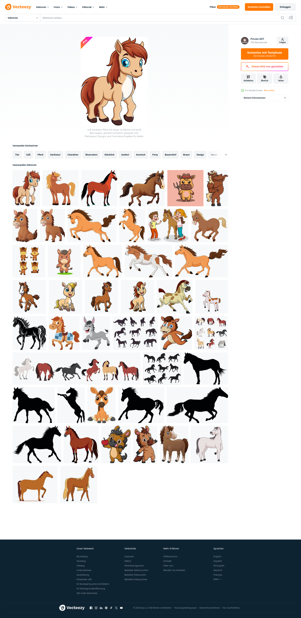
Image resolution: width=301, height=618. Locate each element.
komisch (140, 154)
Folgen (282, 42)
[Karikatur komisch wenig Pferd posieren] (145, 444)
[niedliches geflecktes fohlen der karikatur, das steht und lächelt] (211, 297)
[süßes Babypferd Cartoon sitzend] (25, 225)
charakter (72, 154)
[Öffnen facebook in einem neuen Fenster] (91, 607)
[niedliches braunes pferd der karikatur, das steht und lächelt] (78, 484)
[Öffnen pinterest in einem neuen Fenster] (106, 607)
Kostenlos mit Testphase (264, 54)
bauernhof (170, 154)
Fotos (57, 7)
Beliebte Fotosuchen (135, 574)
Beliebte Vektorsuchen (136, 570)
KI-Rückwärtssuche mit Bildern (93, 583)
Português (218, 565)
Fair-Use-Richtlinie (230, 607)
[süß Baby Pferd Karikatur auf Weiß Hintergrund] (52, 225)
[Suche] (282, 18)
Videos (71, 7)
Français (217, 574)
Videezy (81, 565)
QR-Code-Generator (87, 593)
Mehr (102, 7)
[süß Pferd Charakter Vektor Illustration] (29, 261)
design (200, 154)
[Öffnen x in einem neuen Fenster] (116, 607)
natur (214, 154)
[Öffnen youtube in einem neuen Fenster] (121, 607)
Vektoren (41, 7)
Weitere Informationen (254, 97)
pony (155, 154)
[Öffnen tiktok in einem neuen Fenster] (111, 607)
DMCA (128, 560)
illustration (91, 154)
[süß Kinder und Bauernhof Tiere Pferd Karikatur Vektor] (168, 225)
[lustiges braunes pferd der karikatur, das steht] (132, 225)
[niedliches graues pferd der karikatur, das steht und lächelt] (209, 444)
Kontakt (167, 560)
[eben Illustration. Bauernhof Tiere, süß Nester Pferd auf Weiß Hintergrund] (61, 188)
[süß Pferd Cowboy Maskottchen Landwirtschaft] (185, 188)
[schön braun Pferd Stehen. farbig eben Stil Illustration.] (35, 484)
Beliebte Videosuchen (136, 579)
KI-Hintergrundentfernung (91, 588)
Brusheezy (82, 556)
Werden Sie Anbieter (174, 570)
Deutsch (217, 570)
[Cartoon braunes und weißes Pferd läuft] (148, 261)
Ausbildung (83, 574)
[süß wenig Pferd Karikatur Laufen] (176, 333)
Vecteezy (81, 560)
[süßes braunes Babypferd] (174, 444)
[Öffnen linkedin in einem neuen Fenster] (101, 607)
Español (217, 560)
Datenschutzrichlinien (209, 607)
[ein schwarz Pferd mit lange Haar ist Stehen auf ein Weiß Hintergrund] (29, 333)
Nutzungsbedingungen (186, 607)
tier (17, 154)
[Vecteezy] (18, 7)
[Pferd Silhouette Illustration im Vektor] (206, 368)
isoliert (125, 154)
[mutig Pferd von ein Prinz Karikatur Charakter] (64, 333)
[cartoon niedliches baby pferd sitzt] (102, 405)
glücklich (109, 154)
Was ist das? (269, 90)
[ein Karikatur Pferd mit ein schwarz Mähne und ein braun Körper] (99, 188)
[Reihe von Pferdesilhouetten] (135, 333)
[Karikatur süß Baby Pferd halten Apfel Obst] (116, 444)
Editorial (86, 7)
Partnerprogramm (134, 565)
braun (186, 154)
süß (28, 154)
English (217, 556)
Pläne (213, 6)
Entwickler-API (84, 579)
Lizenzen (129, 556)
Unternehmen (84, 570)
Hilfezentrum (170, 556)
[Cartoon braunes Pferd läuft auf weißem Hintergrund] (142, 188)
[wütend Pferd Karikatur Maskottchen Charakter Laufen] (175, 297)
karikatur (55, 154)
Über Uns (168, 565)
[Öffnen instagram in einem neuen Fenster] (96, 607)
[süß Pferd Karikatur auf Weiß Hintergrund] (29, 297)
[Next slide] (223, 154)
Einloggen (285, 6)
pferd (40, 154)
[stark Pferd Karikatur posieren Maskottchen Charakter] (217, 188)
